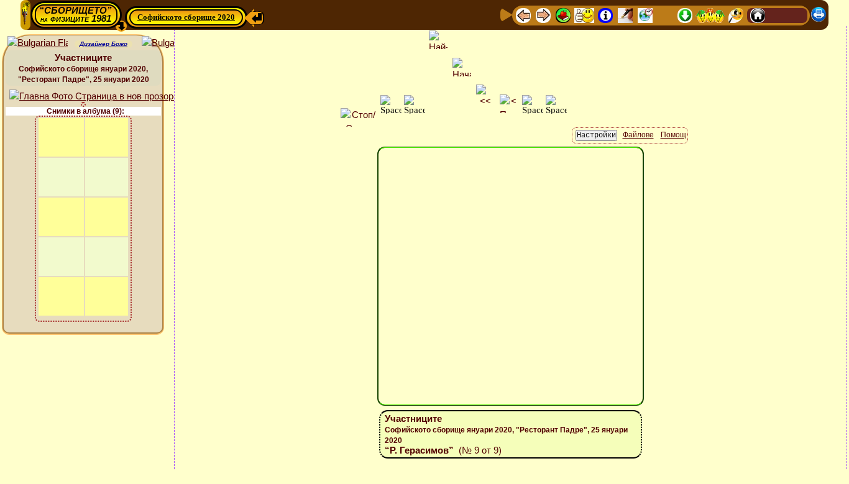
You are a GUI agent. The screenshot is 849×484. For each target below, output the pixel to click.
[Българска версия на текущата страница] (171, 43)
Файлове (638, 134)
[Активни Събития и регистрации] (645, 14)
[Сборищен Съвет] (710, 14)
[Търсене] (735, 14)
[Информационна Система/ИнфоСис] (605, 14)
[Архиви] (665, 14)
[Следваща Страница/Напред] (543, 14)
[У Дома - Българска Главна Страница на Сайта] (777, 14)
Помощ (673, 134)
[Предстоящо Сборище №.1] (584, 14)
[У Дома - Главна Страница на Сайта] (757, 14)
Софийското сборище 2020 (186, 17)
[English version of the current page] (37, 43)
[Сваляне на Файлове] (684, 14)
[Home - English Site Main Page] (797, 14)
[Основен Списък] (563, 14)
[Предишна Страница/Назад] (523, 14)
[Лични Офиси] (625, 14)
